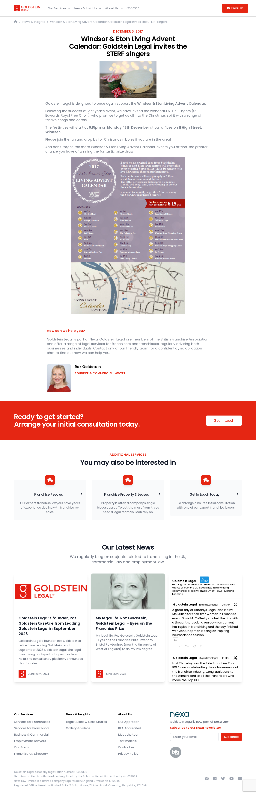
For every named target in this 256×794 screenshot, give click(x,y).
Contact (133, 8)
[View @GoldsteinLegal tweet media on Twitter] (175, 639)
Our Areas (21, 747)
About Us (111, 8)
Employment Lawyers (30, 741)
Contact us (126, 747)
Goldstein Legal (185, 604)
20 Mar (226, 604)
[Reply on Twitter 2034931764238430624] (180, 646)
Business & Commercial (31, 734)
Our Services (57, 8)
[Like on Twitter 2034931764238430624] (195, 646)
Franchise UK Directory (31, 754)
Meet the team (129, 734)
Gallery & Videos (78, 728)
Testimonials (127, 741)
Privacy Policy (128, 754)
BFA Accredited (129, 728)
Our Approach (128, 722)
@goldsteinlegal (208, 604)
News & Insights (85, 8)
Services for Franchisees (32, 722)
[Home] (15, 22)
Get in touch (224, 420)
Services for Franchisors (31, 728)
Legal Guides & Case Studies (86, 722)
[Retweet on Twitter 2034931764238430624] (188, 646)
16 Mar (225, 658)
